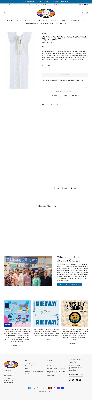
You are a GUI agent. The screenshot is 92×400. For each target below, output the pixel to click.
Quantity (46, 65)
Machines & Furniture (35, 20)
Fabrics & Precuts (69, 20)
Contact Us (50, 363)
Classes (53, 20)
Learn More (17, 345)
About (27, 360)
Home (5, 5)
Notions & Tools (48, 23)
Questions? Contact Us (69, 284)
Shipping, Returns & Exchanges (56, 368)
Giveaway (31, 5)
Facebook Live (23, 5)
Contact (56, 5)
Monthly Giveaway (30, 363)
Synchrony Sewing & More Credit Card (56, 372)
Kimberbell (31, 23)
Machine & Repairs (30, 374)
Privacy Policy (51, 375)
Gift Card (43, 5)
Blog (37, 5)
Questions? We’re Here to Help (65, 96)
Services (50, 5)
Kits (83, 20)
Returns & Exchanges (65, 91)
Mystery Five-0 (13, 5)
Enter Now (46, 339)
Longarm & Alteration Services (34, 371)
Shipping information (65, 87)
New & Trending (14, 20)
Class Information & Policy (54, 366)
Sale (62, 23)
